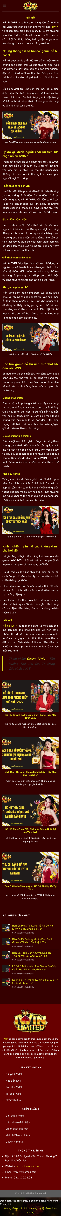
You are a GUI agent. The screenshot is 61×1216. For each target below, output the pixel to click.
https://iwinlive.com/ (28, 1166)
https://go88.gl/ (11, 1208)
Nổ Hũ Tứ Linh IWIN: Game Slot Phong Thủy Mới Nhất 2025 (30, 716)
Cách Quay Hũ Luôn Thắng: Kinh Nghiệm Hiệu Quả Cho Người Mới (30, 773)
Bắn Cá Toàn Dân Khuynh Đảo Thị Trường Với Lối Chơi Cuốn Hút (31, 954)
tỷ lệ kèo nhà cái (48, 1208)
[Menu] (4, 6)
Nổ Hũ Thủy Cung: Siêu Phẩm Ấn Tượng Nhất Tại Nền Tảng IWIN (30, 831)
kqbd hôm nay (29, 1208)
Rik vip (30, 1212)
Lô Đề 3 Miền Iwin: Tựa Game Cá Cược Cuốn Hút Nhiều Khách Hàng (34, 968)
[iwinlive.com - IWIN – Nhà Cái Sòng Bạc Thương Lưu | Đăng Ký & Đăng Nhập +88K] (30, 5)
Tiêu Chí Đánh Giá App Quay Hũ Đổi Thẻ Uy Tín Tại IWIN (30, 888)
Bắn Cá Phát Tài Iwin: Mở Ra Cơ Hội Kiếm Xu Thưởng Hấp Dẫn (33, 927)
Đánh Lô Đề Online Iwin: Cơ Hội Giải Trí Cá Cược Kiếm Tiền (35, 982)
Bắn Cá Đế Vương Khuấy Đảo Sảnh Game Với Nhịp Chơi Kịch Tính (32, 941)
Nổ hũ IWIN (9, 626)
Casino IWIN (36, 659)
